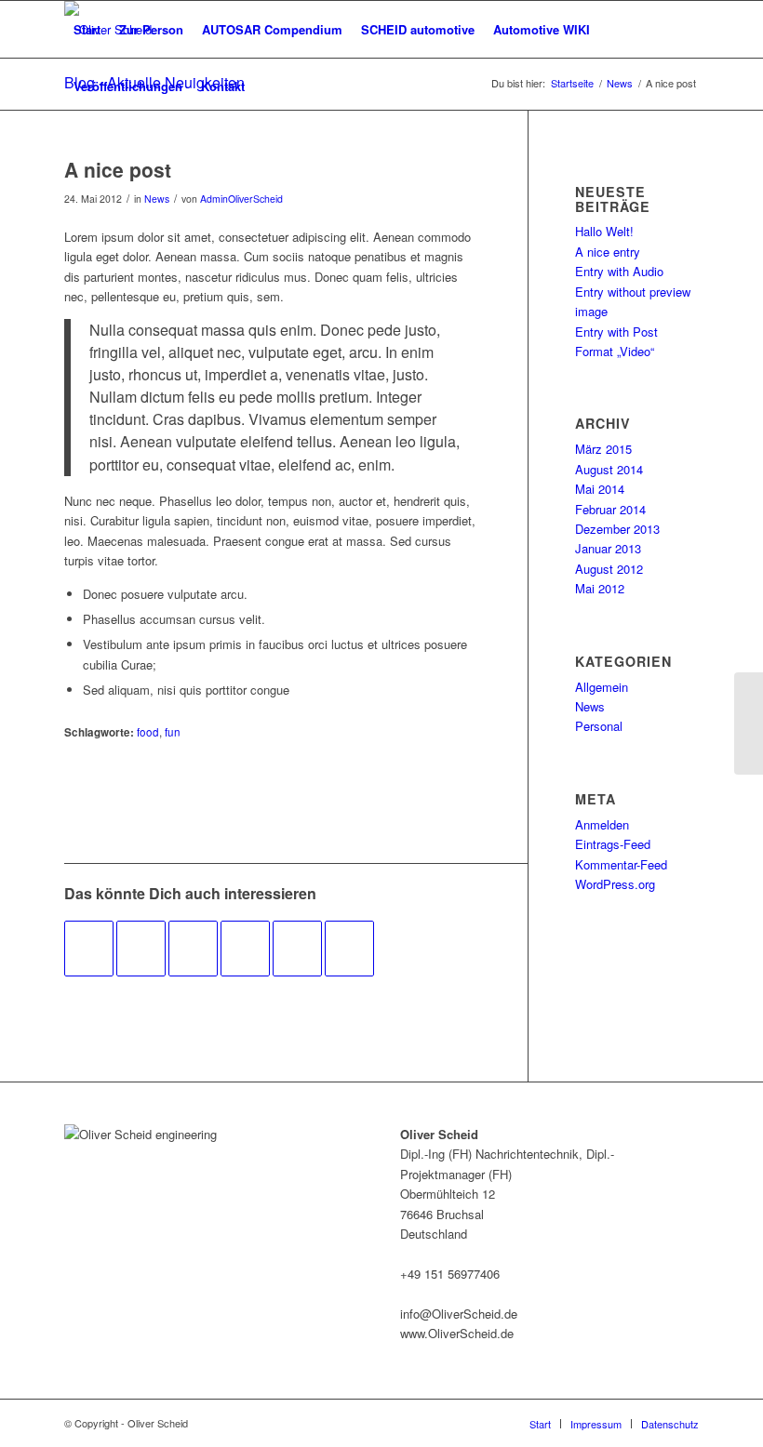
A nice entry (607, 251)
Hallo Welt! (604, 231)
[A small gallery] (349, 948)
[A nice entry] (245, 948)
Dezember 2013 (617, 529)
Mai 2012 (599, 588)
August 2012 (609, 568)
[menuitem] (87, 29)
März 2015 (603, 449)
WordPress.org (615, 884)
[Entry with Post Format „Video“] (297, 948)
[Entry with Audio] (193, 948)
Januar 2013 (608, 548)
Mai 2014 (599, 489)
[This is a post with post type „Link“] (89, 948)
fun (173, 731)
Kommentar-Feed (621, 864)
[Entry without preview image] (141, 948)
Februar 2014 (610, 509)
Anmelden (602, 824)
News (156, 199)
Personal (598, 726)
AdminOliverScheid (241, 199)
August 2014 (609, 469)
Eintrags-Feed (612, 844)
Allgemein (601, 687)
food (148, 731)
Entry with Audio (619, 271)
